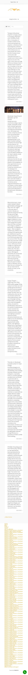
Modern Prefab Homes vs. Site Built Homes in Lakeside (13, 629)
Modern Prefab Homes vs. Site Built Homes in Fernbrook (13, 596)
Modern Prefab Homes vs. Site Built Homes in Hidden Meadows (13, 607)
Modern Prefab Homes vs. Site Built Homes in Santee (13, 660)
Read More (18, 101)
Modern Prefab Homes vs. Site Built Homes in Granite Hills (13, 600)
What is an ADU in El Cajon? (11, 667)
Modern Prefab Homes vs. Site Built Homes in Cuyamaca (13, 565)
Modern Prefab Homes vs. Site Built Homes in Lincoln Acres (13, 633)
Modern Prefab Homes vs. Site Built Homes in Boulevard (13, 548)
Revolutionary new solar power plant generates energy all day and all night (15, 204)
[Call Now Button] (25, 672)
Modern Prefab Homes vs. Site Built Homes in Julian (13, 616)
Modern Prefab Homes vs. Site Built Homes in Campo (13, 550)
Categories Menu (13, 19)
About (6, 525)
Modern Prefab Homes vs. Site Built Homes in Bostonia (13, 546)
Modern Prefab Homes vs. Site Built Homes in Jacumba (13, 611)
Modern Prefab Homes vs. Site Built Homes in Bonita (13, 539)
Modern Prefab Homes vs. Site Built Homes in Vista (13, 664)
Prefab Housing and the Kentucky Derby (15, 448)
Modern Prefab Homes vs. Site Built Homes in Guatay (13, 603)
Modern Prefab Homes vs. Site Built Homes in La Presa (13, 622)
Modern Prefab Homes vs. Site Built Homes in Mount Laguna (13, 640)
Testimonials (7, 666)
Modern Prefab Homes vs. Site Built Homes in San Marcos (13, 657)
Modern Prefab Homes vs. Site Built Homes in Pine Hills (13, 646)
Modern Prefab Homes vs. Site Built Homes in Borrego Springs (13, 544)
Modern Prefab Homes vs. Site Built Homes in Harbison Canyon (13, 605)
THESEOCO (16, 670)
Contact (6, 527)
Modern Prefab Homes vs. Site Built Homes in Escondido (13, 587)
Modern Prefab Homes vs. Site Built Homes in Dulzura (13, 579)
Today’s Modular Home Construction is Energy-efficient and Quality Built (15, 35)
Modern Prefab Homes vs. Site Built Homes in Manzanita (13, 638)
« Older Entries (8, 517)
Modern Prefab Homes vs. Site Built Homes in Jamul (13, 614)
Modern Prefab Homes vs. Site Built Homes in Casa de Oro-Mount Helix (13, 557)
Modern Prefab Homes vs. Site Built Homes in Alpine (13, 533)
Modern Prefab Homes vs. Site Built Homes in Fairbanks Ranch (13, 592)
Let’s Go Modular (8, 529)
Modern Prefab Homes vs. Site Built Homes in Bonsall (13, 541)
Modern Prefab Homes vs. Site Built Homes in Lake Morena (13, 625)
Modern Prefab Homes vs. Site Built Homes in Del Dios (13, 572)
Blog (5, 526)
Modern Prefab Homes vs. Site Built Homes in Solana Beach (13, 662)
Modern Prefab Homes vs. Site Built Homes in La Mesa (13, 620)
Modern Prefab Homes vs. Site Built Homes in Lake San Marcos (13, 627)
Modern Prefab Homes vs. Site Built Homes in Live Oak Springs (13, 635)
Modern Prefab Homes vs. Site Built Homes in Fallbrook (13, 594)
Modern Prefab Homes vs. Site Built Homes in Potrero (13, 651)
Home (8, 26)
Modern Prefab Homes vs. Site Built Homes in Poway (13, 653)
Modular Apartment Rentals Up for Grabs (15, 117)
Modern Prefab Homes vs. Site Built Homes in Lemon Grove (13, 631)
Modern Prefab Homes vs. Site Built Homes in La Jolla (13, 618)
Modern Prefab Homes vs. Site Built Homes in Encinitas (13, 585)
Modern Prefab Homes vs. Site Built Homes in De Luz (13, 568)
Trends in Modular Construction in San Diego (15, 363)
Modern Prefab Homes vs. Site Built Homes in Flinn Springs (13, 598)
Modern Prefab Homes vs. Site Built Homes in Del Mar (13, 574)
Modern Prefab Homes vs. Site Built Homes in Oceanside (13, 644)
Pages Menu (13, 2)
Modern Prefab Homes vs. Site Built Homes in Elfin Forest (13, 583)
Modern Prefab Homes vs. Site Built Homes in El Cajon (13, 581)
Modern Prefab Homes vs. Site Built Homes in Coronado (13, 561)
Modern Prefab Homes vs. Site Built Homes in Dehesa (13, 570)
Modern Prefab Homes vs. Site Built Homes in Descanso (13, 576)
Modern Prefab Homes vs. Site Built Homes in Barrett (13, 535)
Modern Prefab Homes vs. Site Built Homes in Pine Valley (13, 649)
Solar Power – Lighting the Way (14, 281)
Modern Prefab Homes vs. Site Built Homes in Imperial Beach (13, 609)
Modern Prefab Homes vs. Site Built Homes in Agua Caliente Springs (13, 530)
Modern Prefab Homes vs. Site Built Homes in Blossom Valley (13, 537)
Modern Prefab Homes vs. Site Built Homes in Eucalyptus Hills (13, 590)
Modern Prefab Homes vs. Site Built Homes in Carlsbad (13, 555)
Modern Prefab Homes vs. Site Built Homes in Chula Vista (13, 559)
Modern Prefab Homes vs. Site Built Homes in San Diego (13, 655)
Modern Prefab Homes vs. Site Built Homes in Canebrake (13, 552)
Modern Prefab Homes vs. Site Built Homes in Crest (13, 563)
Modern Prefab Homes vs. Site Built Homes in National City (13, 642)
